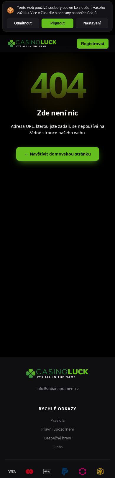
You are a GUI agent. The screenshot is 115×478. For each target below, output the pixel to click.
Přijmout (57, 23)
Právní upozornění (57, 429)
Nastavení (92, 23)
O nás (57, 446)
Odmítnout (23, 23)
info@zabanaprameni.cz (58, 388)
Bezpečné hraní (57, 438)
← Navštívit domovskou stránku (57, 154)
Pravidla (57, 420)
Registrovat (92, 43)
